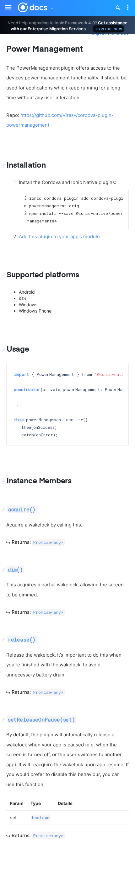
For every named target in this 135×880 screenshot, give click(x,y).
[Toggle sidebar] (5, 3)
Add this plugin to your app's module (59, 236)
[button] (52, 7)
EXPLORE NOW (109, 29)
